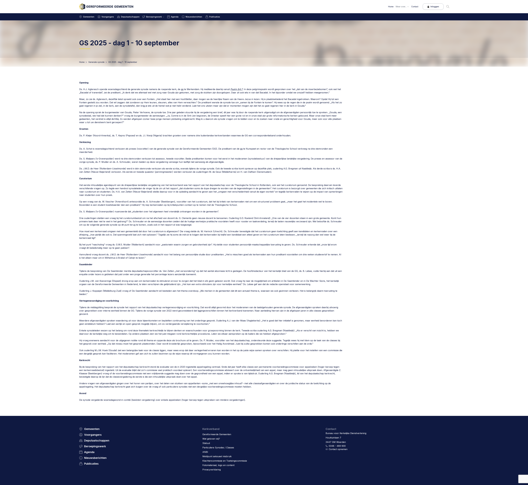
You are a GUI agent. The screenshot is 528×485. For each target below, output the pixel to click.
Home (82, 62)
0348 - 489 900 (337, 446)
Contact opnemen (338, 449)
